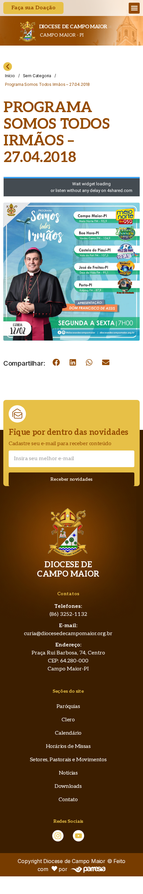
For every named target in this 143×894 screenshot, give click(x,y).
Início (10, 75)
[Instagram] (58, 835)
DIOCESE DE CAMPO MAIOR (73, 27)
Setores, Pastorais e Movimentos (68, 760)
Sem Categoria (37, 75)
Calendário (68, 733)
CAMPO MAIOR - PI (61, 35)
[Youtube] (78, 835)
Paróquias (68, 706)
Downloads (68, 786)
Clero (68, 720)
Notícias (68, 773)
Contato (68, 800)
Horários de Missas (68, 746)
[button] (134, 8)
